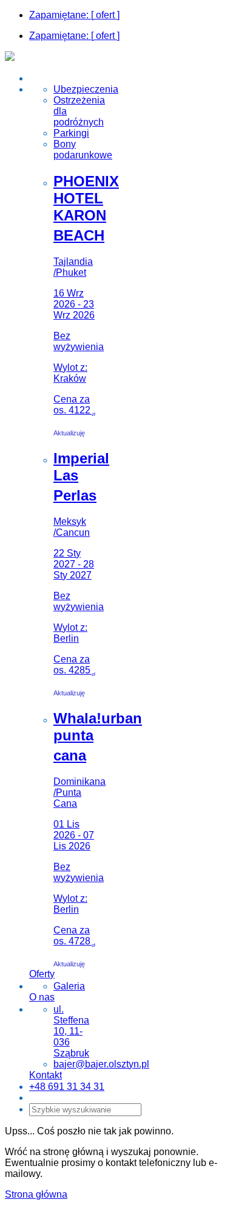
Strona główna (36, 1194)
